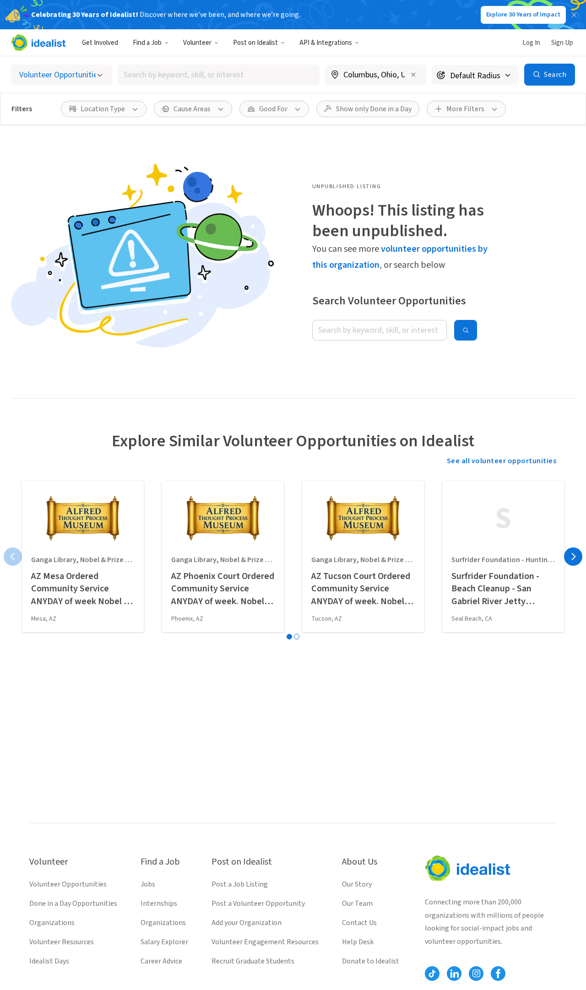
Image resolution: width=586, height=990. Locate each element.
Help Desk (358, 942)
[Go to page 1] (289, 636)
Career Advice (161, 961)
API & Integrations (325, 43)
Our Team (357, 903)
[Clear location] (413, 74)
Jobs (148, 884)
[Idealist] (38, 42)
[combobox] (219, 75)
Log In (531, 43)
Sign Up (562, 43)
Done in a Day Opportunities (73, 903)
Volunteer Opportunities (68, 884)
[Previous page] (13, 556)
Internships (159, 903)
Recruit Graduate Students (253, 961)
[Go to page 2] (296, 636)
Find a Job (147, 43)
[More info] (375, 76)
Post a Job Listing (240, 884)
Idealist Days (49, 961)
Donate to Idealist (370, 961)
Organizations (52, 923)
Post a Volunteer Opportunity (258, 903)
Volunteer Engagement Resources (265, 942)
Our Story (357, 884)
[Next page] (573, 556)
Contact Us (359, 923)
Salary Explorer (164, 942)
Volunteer (197, 43)
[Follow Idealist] (432, 973)
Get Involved (100, 43)
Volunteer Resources (61, 942)
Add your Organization (247, 923)
